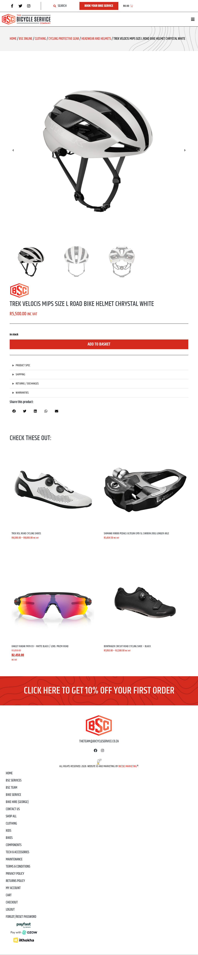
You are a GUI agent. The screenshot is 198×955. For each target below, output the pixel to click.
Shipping (20, 374)
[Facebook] (95, 750)
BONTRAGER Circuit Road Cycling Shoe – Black (127, 646)
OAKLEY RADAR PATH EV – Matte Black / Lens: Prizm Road (40, 646)
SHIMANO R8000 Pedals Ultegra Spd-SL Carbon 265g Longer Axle (136, 533)
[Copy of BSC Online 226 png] (99, 150)
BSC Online (25, 38)
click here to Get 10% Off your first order (99, 690)
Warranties (22, 392)
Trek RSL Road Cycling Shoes (26, 533)
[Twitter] (20, 6)
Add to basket (99, 344)
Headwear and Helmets (96, 38)
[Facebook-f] (12, 6)
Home (13, 38)
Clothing (40, 38)
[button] (192, 19)
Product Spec (23, 365)
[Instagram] (28, 6)
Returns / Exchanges (27, 383)
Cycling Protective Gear (64, 38)
